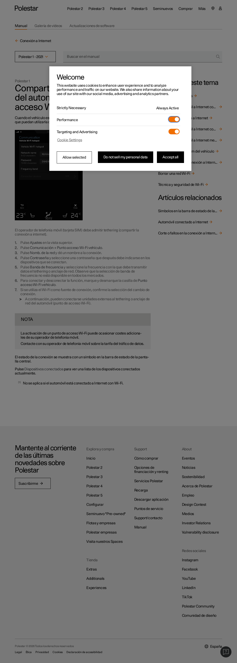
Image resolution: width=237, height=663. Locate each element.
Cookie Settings (69, 140)
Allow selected (74, 157)
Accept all (170, 157)
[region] (120, 118)
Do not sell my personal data (125, 157)
